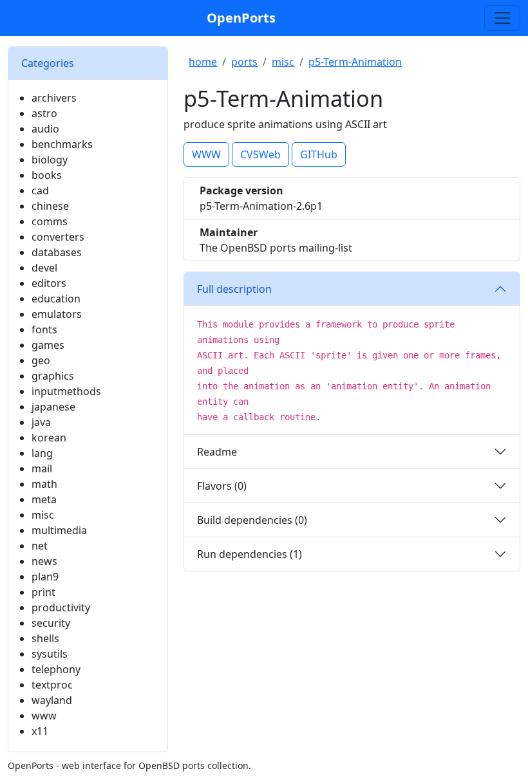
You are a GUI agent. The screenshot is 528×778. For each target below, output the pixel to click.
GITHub (318, 154)
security (51, 623)
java (41, 422)
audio (45, 129)
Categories (47, 63)
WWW (206, 154)
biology (50, 160)
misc (43, 515)
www (44, 716)
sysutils (50, 654)
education (56, 299)
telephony (56, 669)
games (48, 345)
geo (41, 360)
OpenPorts (241, 17)
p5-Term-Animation (355, 62)
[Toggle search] (502, 18)
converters (58, 237)
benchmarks (62, 144)
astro (44, 113)
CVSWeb (260, 154)
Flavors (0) (222, 486)
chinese (50, 206)
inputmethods (66, 391)
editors (49, 283)
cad (40, 190)
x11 (40, 731)
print (43, 592)
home (203, 62)
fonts (44, 329)
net (40, 546)
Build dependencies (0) (252, 520)
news (44, 561)
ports (244, 62)
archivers (54, 98)
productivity (61, 607)
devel (44, 268)
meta (44, 499)
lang (42, 453)
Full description (234, 289)
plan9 (45, 577)
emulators (57, 314)
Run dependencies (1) (249, 554)
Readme (217, 452)
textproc (52, 685)
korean (49, 438)
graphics (53, 376)
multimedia (59, 530)
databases (57, 252)
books (47, 175)
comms (50, 221)
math (44, 484)
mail (42, 468)
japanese (53, 407)
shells (45, 638)
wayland (52, 700)
